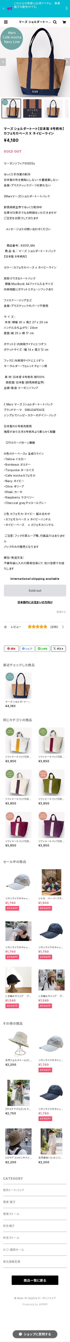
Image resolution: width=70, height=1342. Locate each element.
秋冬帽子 (9, 1225)
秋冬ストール (11, 1237)
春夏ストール (11, 1213)
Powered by (31, 1304)
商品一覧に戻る (35, 1280)
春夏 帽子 (9, 1202)
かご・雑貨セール (13, 1249)
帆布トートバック (13, 1190)
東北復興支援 (11, 1261)
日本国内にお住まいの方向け (35, 602)
